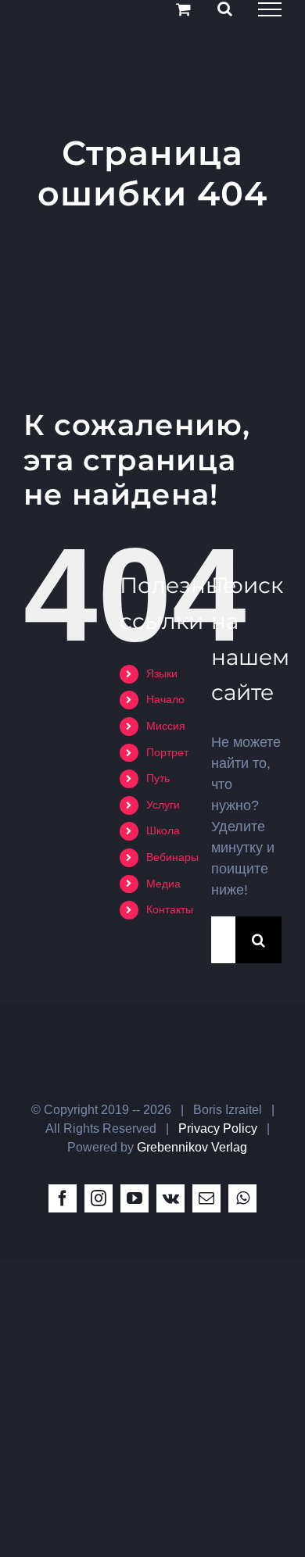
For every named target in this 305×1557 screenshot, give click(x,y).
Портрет (167, 752)
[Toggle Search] (224, 8)
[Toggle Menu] (270, 9)
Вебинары (172, 857)
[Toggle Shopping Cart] (183, 9)
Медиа (163, 883)
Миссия (165, 726)
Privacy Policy (217, 1128)
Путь (158, 778)
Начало (165, 699)
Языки (162, 673)
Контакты (169, 909)
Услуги (163, 804)
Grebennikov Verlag (192, 1147)
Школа (163, 830)
